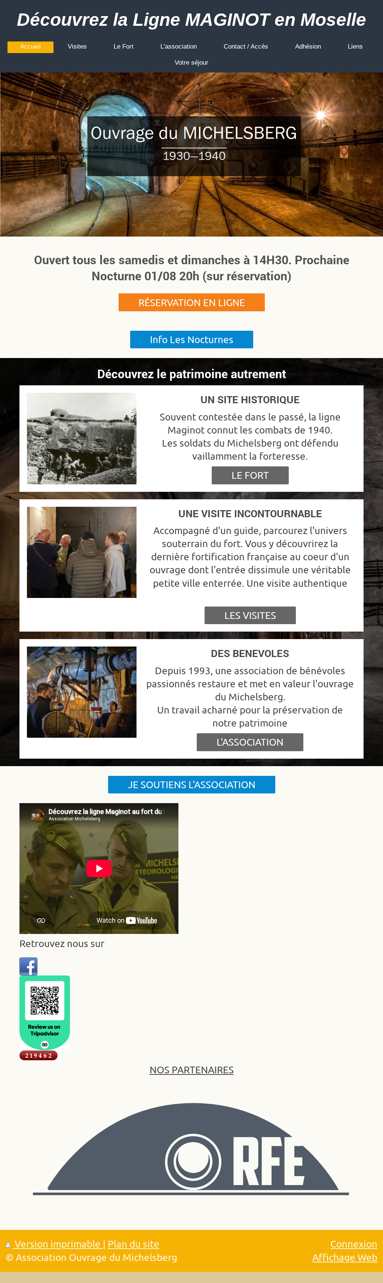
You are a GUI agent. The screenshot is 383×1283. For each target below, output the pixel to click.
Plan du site (133, 1244)
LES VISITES (250, 615)
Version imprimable (57, 1244)
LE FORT (250, 475)
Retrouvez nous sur (61, 943)
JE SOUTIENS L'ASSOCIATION (191, 784)
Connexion (353, 1244)
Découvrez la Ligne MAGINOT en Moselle (191, 20)
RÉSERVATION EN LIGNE (191, 302)
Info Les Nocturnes (191, 339)
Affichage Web (344, 1257)
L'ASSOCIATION (250, 742)
